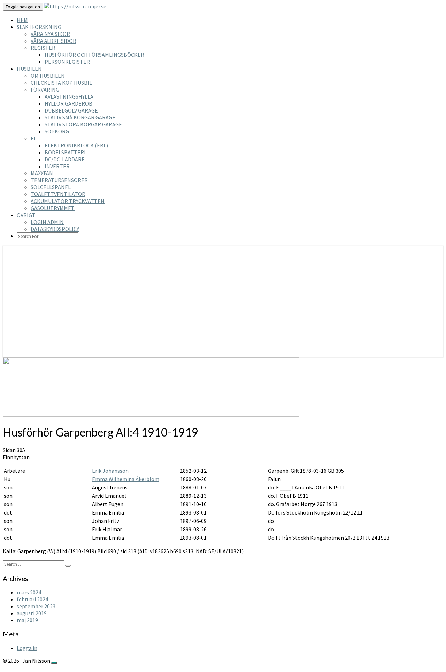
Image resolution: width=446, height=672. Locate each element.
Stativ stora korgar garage (83, 124)
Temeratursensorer (59, 180)
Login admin (47, 221)
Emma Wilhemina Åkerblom (125, 479)
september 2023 (36, 606)
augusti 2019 (32, 613)
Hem (22, 19)
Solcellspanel (51, 187)
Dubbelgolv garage (71, 110)
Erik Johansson (110, 470)
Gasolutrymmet (53, 207)
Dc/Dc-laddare (65, 159)
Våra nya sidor (50, 33)
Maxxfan (42, 173)
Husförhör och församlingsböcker (94, 54)
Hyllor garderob (68, 103)
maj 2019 (27, 620)
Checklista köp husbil (61, 82)
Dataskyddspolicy (55, 228)
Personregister (67, 61)
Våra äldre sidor (53, 40)
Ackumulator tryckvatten (68, 201)
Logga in (27, 647)
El (34, 138)
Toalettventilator (58, 194)
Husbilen (29, 68)
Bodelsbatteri (65, 152)
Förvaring (45, 89)
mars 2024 (29, 592)
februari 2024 (32, 599)
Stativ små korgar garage (80, 117)
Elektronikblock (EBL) (76, 145)
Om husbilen (48, 75)
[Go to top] (54, 663)
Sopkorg (57, 131)
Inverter (57, 166)
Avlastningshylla (69, 96)
